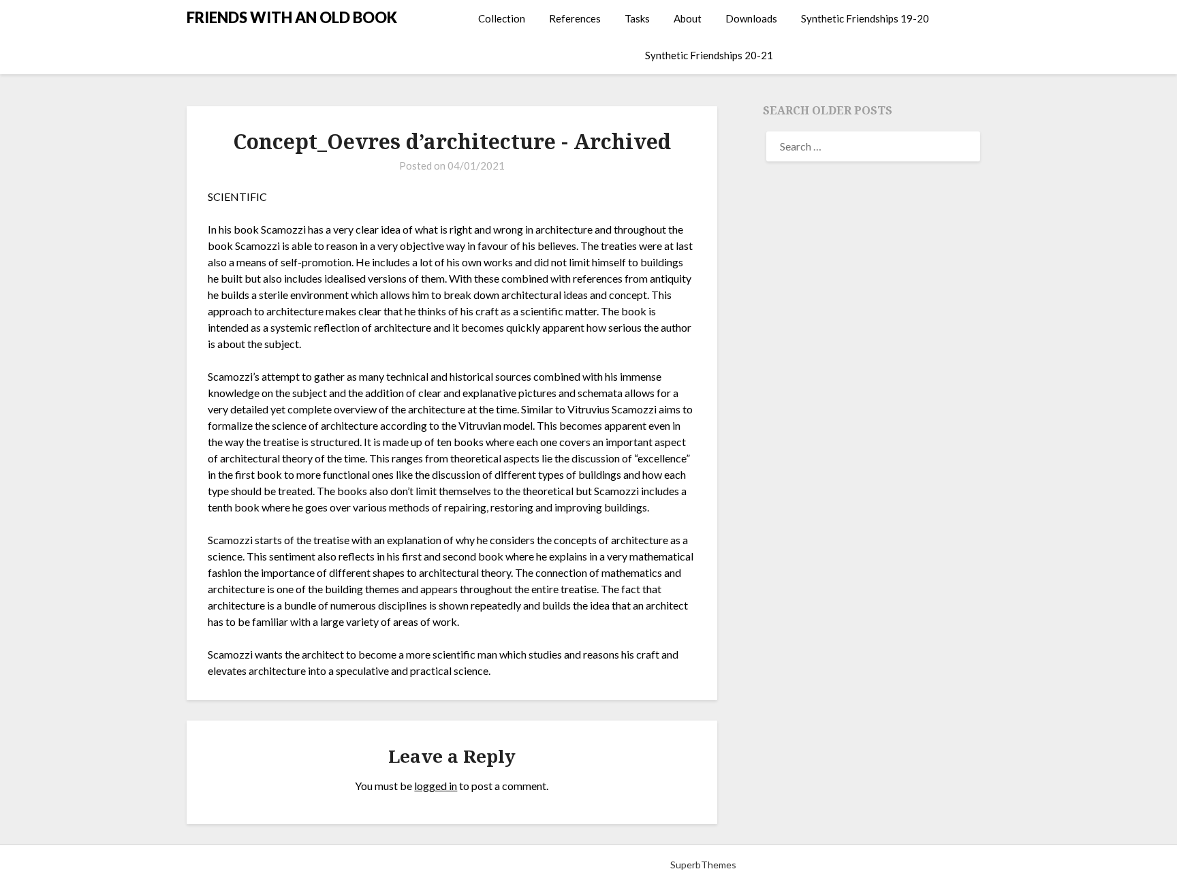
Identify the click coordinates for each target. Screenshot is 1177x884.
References (575, 18)
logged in (435, 785)
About (688, 18)
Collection (501, 18)
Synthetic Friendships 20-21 (709, 55)
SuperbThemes (703, 864)
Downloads (751, 18)
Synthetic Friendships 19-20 (865, 18)
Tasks (637, 18)
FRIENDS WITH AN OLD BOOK (292, 17)
